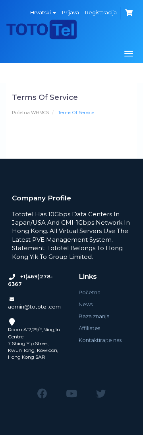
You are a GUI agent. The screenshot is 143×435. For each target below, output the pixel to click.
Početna (89, 292)
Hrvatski (41, 12)
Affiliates (89, 328)
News (86, 304)
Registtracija (101, 12)
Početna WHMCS (30, 112)
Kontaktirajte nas (100, 340)
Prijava (70, 12)
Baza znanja (94, 316)
